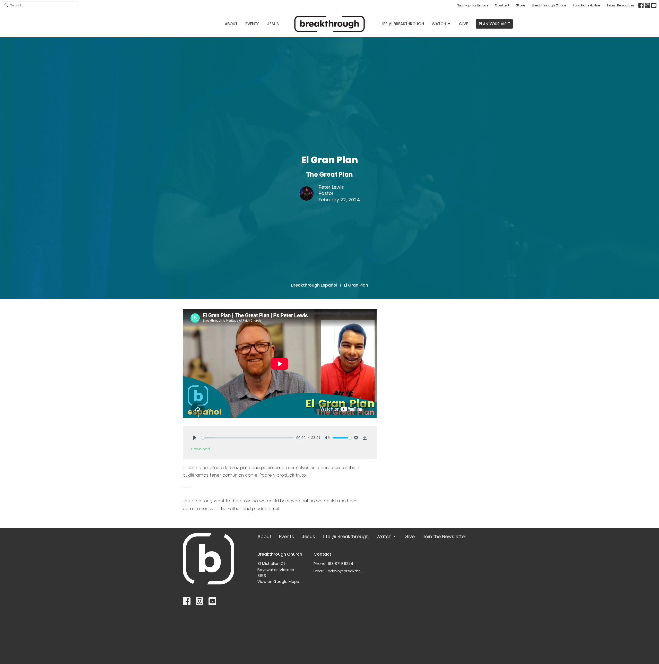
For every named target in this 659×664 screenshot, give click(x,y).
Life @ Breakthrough (402, 24)
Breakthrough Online (549, 5)
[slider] (247, 437)
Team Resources (620, 5)
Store (520, 5)
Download (200, 449)
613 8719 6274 (340, 563)
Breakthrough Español (314, 285)
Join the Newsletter (444, 536)
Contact (502, 5)
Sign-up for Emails (472, 5)
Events (252, 24)
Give (463, 24)
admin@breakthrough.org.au (346, 571)
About (231, 24)
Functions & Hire (586, 5)
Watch (439, 24)
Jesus (273, 24)
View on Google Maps (278, 581)
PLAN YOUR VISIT (494, 24)
